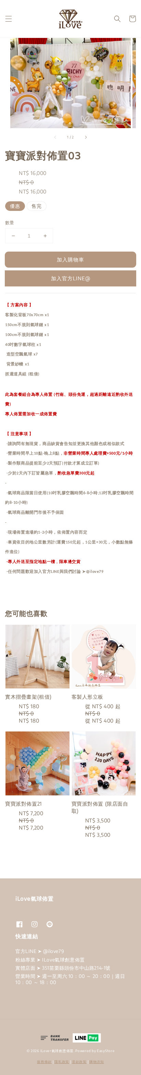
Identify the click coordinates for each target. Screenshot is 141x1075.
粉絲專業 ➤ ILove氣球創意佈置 (50, 960)
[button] (8, 18)
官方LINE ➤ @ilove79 (39, 951)
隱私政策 (61, 1062)
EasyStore (105, 1051)
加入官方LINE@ (70, 278)
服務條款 (44, 1062)
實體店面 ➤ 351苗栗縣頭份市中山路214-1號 (63, 968)
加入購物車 (70, 259)
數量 (9, 222)
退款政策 (79, 1062)
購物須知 (96, 1062)
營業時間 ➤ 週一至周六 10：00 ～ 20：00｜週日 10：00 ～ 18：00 (70, 979)
